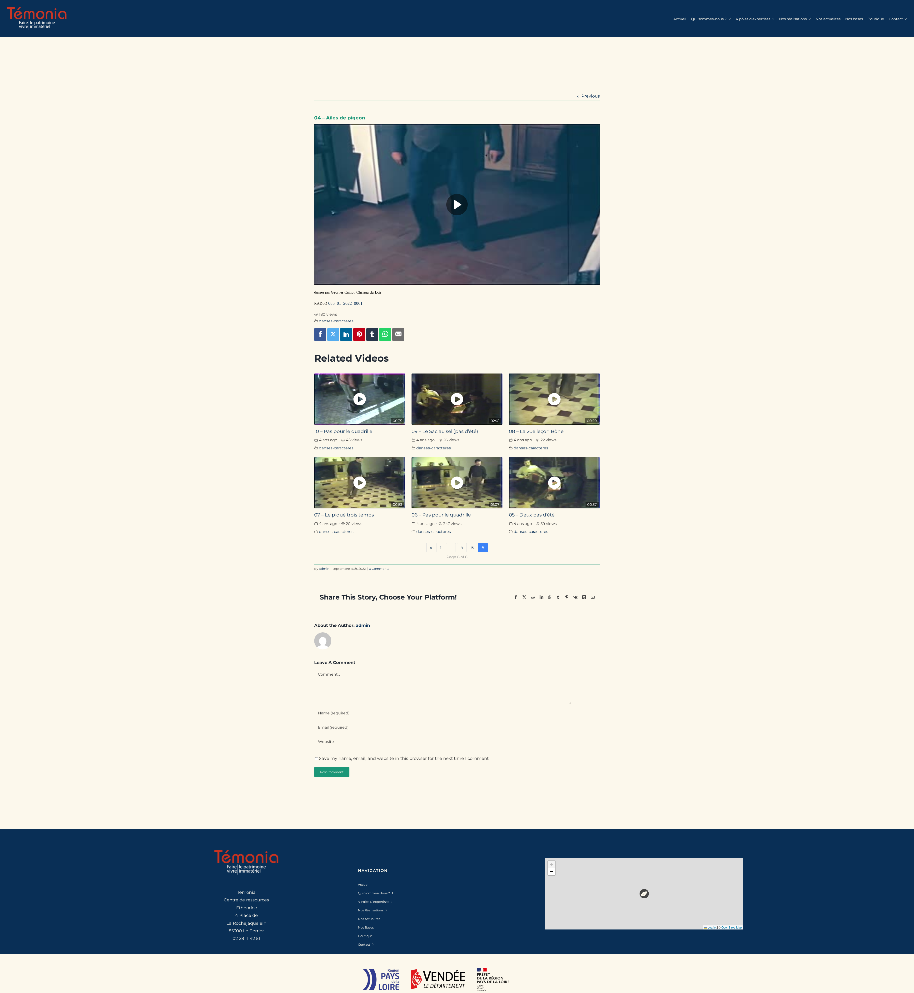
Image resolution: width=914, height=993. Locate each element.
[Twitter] (333, 334)
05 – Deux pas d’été (532, 515)
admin (324, 568)
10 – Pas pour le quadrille (343, 431)
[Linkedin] (346, 334)
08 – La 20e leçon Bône (536, 431)
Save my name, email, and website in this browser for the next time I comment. (404, 758)
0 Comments (379, 568)
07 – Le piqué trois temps (344, 515)
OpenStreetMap (731, 927)
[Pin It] (359, 334)
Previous (590, 96)
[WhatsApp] (385, 334)
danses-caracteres (336, 321)
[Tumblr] (372, 334)
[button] (644, 893)
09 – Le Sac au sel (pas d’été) (445, 431)
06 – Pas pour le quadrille (441, 515)
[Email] (398, 334)
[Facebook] (320, 334)
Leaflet (711, 927)
